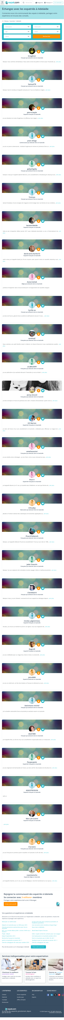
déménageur (30, 974)
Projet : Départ (6, 933)
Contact (4, 994)
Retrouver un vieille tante (9, 921)
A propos (4, 999)
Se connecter (58, 2)
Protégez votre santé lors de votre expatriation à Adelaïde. (11, 977)
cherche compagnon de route (40, 942)
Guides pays (20, 997)
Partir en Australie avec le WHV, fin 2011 (43, 938)
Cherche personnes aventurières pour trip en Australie (14, 928)
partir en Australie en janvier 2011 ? (12, 940)
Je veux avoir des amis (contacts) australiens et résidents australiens (45, 922)
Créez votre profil (10, 904)
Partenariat (5, 1002)
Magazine (40, 2)
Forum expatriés (21, 994)
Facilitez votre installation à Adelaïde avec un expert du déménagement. (33, 978)
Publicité (4, 997)
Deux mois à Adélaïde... (38, 927)
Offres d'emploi (21, 999)
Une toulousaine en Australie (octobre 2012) (44, 936)
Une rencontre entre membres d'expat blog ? (44, 925)
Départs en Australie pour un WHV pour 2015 (14, 925)
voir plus (58, 61)
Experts (34, 997)
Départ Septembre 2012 (8, 936)
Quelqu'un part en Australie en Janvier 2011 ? (44, 940)
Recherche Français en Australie (11, 938)
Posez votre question (38, 947)
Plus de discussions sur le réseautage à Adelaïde (15, 946)
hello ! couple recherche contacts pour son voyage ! (46, 933)
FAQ (33, 994)
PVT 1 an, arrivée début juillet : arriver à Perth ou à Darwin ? (16, 931)
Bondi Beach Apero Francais (40, 930)
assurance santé (8, 974)
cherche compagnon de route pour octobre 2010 (15, 942)
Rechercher (46, 36)
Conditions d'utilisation (55, 1012)
